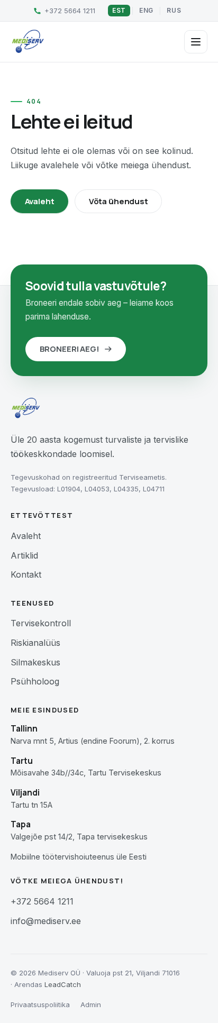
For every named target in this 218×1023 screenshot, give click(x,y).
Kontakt (26, 574)
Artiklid (24, 555)
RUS (174, 10)
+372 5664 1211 (42, 901)
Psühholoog (35, 681)
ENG (146, 10)
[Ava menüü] (195, 41)
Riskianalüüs (35, 642)
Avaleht (39, 201)
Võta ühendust (118, 201)
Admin (90, 1004)
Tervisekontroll (41, 623)
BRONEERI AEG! (69, 348)
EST (119, 10)
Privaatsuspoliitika (40, 1004)
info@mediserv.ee (46, 921)
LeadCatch (62, 984)
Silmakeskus (35, 662)
